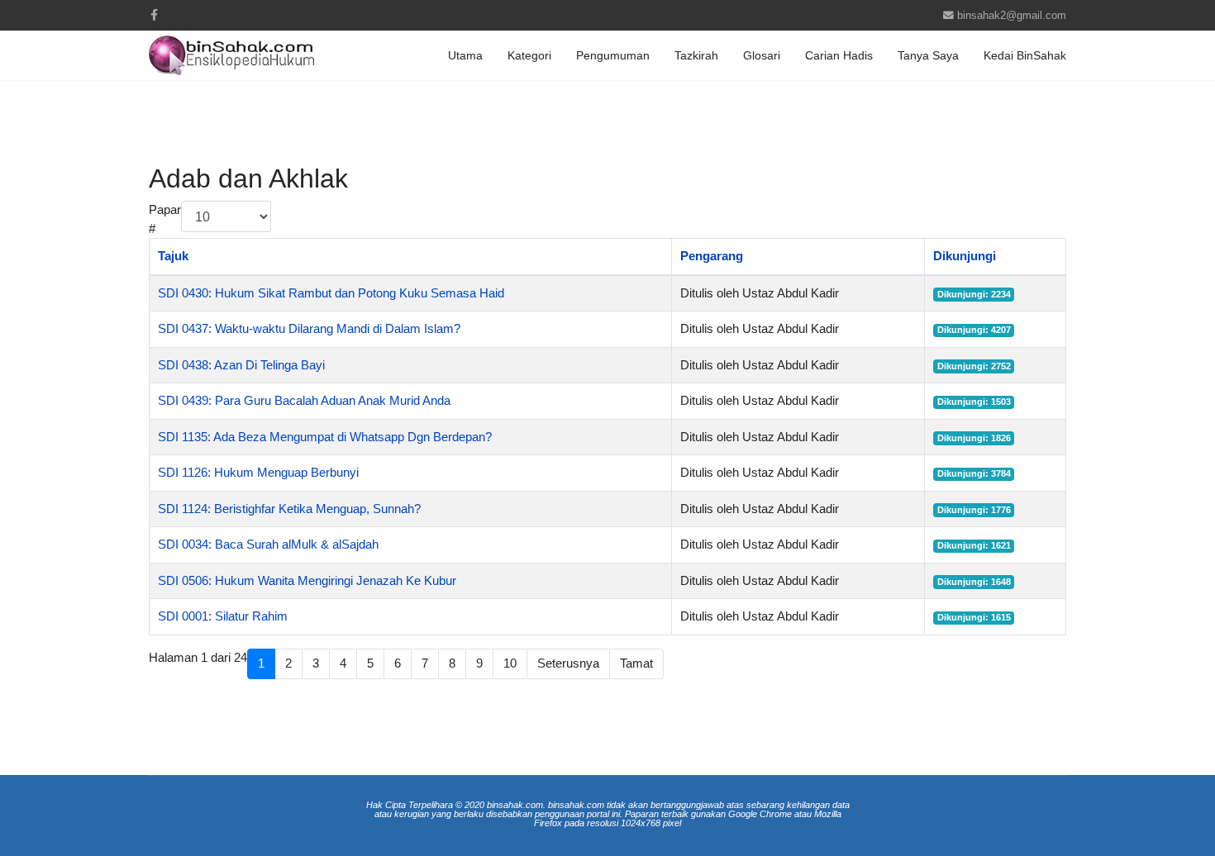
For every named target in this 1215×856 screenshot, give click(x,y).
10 (510, 663)
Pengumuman (613, 55)
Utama (465, 55)
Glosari (761, 55)
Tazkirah (696, 55)
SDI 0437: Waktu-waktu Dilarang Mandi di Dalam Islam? (309, 328)
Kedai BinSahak (1025, 55)
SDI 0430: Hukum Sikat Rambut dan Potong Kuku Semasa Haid (331, 293)
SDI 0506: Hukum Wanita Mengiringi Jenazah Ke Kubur (307, 580)
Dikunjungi (964, 256)
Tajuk (173, 256)
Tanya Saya (928, 55)
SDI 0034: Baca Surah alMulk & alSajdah (268, 544)
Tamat (636, 663)
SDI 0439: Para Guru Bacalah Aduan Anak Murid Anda (304, 400)
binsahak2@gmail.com (1011, 15)
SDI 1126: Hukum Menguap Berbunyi (258, 472)
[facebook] (154, 14)
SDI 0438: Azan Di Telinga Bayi (241, 365)
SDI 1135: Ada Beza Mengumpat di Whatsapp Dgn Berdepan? (325, 437)
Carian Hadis (839, 55)
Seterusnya (568, 663)
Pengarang (711, 256)
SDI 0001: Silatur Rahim (223, 616)
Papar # (165, 218)
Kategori (529, 55)
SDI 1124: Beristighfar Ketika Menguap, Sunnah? (289, 509)
